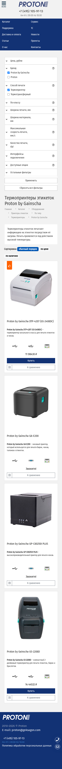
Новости (35, 34)
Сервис (34, 21)
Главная (8, 209)
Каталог (6, 21)
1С (32, 28)
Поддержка (7, 28)
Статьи (5, 40)
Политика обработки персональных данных (26, 745)
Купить (31, 360)
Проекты (35, 40)
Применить (31, 180)
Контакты (36, 47)
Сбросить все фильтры (31, 187)
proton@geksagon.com (26, 730)
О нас (5, 47)
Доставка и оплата (11, 34)
